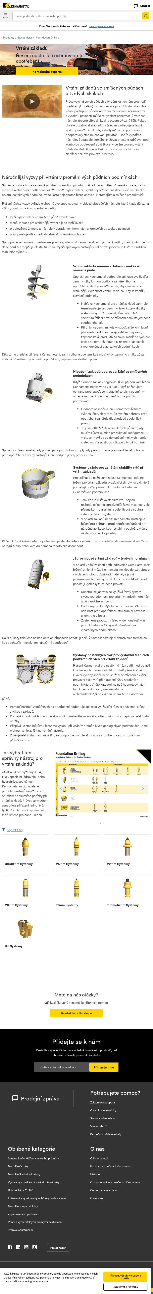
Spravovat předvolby (125, 1287)
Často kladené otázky (103, 1110)
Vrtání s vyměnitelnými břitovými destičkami (35, 1222)
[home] (14, 6)
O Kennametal (99, 1158)
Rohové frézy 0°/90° (20, 1190)
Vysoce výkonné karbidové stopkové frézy (33, 1182)
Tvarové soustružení (20, 1230)
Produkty (8, 37)
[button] (32, 101)
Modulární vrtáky (18, 1166)
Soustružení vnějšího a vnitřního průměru (33, 1158)
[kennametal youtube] (26, 1248)
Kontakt (145, 6)
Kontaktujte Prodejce (76, 1013)
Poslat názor (58, 1248)
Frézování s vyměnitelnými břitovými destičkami (37, 1198)
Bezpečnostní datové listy (105, 1134)
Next (143, 788)
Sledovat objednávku (103, 1118)
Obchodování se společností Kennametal (115, 1182)
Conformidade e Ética (103, 1190)
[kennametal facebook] (10, 1248)
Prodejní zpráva (40, 1098)
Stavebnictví (24, 37)
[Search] (145, 15)
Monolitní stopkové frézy (23, 1206)
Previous (61, 788)
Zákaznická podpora (102, 1102)
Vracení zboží (98, 1126)
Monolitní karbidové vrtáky (24, 1174)
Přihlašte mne (104, 1067)
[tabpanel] (102, 787)
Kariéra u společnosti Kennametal (110, 1166)
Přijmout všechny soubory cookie (125, 1277)
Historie (95, 1174)
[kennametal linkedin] (18, 1248)
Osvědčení (96, 1198)
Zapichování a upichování (23, 1214)
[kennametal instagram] (34, 1248)
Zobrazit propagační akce (101, 26)
